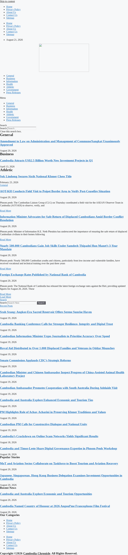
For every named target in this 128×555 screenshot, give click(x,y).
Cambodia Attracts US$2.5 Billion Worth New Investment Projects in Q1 (46, 160)
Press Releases (13, 92)
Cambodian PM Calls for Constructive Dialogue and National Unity (43, 424)
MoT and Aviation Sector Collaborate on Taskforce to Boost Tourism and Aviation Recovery (59, 463)
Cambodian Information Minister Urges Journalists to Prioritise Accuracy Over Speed (55, 336)
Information (12, 81)
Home (9, 6)
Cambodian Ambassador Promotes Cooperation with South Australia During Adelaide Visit (58, 387)
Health (9, 84)
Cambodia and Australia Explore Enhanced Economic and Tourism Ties (46, 400)
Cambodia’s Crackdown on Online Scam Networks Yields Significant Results (49, 436)
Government (12, 89)
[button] (64, 98)
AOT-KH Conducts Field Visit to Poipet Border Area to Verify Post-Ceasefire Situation (55, 191)
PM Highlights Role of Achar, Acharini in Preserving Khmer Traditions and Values (53, 412)
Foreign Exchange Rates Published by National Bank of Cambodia (43, 274)
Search (3, 128)
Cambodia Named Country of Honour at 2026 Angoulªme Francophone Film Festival (55, 506)
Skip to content (7, 1)
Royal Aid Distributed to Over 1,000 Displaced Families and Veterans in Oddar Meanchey (57, 348)
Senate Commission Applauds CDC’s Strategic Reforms (35, 360)
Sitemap (10, 18)
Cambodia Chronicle (36, 553)
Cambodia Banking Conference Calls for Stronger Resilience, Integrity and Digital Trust (56, 324)
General (10, 75)
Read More (5, 210)
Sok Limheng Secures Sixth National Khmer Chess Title (35, 176)
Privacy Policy (13, 9)
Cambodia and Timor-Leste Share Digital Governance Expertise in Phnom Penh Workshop (58, 448)
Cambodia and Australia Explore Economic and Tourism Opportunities (46, 494)
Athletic (10, 87)
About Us (11, 12)
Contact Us (11, 15)
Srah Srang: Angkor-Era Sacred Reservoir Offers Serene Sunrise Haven (46, 312)
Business (10, 78)
